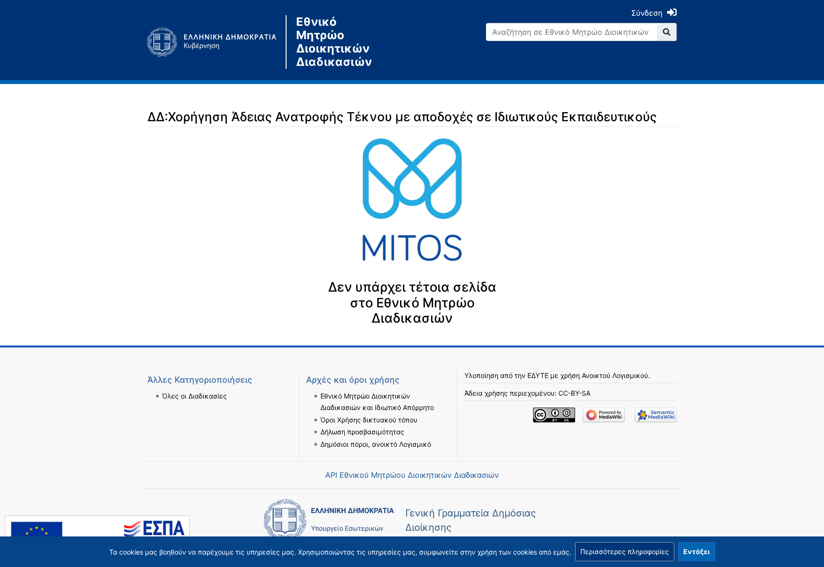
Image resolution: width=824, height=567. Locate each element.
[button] (624, 551)
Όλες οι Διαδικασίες (194, 396)
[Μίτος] (216, 42)
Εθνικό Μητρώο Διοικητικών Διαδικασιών (334, 42)
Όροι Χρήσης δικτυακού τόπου (368, 420)
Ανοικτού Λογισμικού (615, 375)
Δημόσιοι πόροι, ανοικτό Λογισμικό (375, 444)
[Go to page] (667, 32)
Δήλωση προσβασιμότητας (362, 432)
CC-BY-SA (574, 393)
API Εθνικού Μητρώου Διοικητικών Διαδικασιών (412, 475)
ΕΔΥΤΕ (537, 375)
